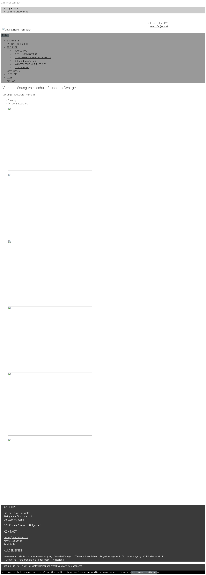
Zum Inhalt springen (10, 2)
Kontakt (11, 81)
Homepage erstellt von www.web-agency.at (60, 566)
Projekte (12, 47)
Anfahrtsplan (10, 544)
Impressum (12, 8)
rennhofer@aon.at (159, 26)
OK (133, 572)
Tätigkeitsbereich (17, 44)
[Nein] (158, 572)
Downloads (13, 71)
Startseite (13, 40)
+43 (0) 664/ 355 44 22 (156, 23)
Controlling (22, 67)
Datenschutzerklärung (17, 11)
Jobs (9, 77)
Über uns (12, 74)
